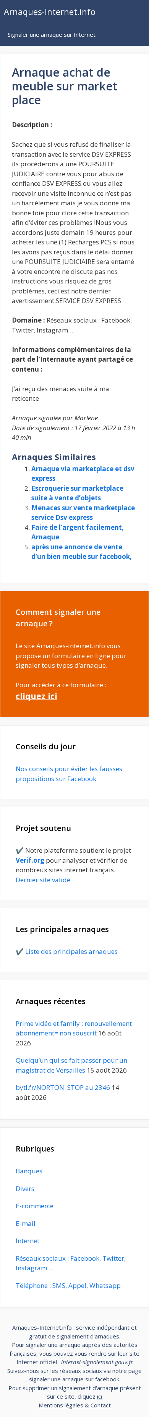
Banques (29, 1170)
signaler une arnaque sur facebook (74, 1379)
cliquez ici (36, 695)
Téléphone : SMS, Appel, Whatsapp (68, 1285)
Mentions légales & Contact (75, 1405)
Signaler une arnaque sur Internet (52, 34)
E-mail (26, 1223)
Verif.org (30, 860)
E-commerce (34, 1205)
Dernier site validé (43, 879)
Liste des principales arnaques (71, 951)
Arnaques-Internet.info (50, 11)
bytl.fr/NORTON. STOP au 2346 (63, 1087)
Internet (27, 1240)
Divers (25, 1188)
